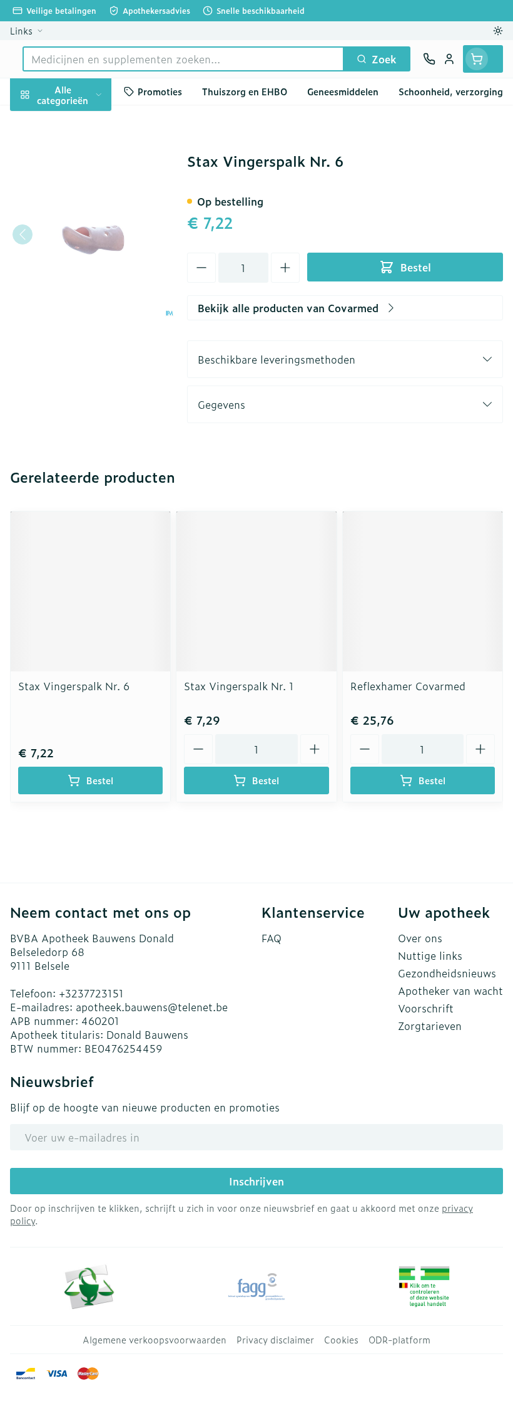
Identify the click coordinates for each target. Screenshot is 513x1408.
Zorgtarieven (430, 1025)
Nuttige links (430, 955)
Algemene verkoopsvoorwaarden (154, 1339)
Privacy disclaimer (275, 1339)
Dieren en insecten (80, 284)
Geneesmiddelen (80, 374)
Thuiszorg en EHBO (80, 344)
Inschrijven (256, 1181)
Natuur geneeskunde (80, 315)
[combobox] (183, 58)
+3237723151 (91, 993)
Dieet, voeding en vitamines (80, 180)
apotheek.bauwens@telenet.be (152, 1006)
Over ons (420, 938)
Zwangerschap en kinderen (80, 220)
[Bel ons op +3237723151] (429, 59)
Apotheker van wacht (450, 990)
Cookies (341, 1339)
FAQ (272, 938)
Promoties (160, 91)
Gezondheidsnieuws (447, 973)
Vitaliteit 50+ (80, 254)
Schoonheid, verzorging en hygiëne (80, 133)
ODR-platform (399, 1339)
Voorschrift (426, 1008)
